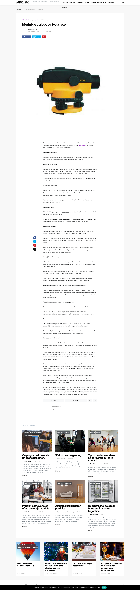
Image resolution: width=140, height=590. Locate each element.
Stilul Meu (79, 2)
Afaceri (24, 20)
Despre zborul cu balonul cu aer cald (25, 564)
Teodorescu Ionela (62, 512)
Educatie (38, 432)
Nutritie (89, 545)
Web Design (28, 435)
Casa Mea (72, 2)
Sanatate (93, 2)
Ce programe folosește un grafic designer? (35, 456)
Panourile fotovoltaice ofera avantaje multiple (35, 507)
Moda (104, 2)
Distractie (27, 545)
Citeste (24, 475)
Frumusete (111, 2)
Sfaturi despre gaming (68, 455)
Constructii (68, 483)
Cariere (99, 2)
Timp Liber (65, 2)
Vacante (35, 547)
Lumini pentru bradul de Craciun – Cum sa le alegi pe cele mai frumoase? (56, 567)
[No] (138, 587)
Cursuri (32, 432)
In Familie (86, 2)
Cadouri (20, 545)
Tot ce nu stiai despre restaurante (82, 564)
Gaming (67, 432)
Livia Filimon (31, 29)
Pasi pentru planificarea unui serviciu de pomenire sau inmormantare (111, 567)
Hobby (98, 432)
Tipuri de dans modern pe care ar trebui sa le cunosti (101, 458)
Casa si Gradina (36, 483)
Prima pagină (19, 9)
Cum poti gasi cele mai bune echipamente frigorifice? (101, 508)
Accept (104, 587)
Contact (64, 7)
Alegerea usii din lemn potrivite (68, 507)
